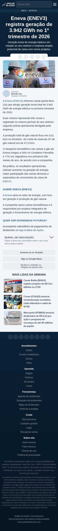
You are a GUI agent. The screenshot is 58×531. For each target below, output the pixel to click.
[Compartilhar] (14, 57)
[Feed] (42, 337)
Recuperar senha (29, 432)
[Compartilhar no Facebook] (32, 57)
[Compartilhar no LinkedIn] (43, 57)
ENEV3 (7, 181)
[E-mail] (47, 337)
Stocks (29, 359)
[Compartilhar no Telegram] (26, 57)
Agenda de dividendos (29, 396)
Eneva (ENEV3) (14, 101)
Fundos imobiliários (29, 354)
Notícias (33, 11)
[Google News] (37, 337)
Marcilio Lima (16, 94)
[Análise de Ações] (8, 4)
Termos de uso (29, 451)
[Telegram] (26, 337)
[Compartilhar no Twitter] (38, 57)
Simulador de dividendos (29, 400)
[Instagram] (10, 337)
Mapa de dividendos (29, 405)
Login (29, 428)
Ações (29, 350)
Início (23, 11)
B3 (17, 485)
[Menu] (54, 4)
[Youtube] (31, 337)
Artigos (29, 373)
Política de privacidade (29, 455)
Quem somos (29, 442)
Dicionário (29, 382)
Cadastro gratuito (29, 423)
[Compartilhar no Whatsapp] (20, 57)
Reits (29, 363)
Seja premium (29, 419)
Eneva (8, 195)
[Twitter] (21, 337)
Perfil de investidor (29, 409)
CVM (21, 485)
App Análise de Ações (31, 230)
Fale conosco (29, 446)
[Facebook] (15, 337)
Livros (29, 386)
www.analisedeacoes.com (29, 522)
